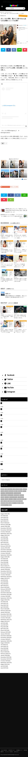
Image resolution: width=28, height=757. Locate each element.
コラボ (2, 497)
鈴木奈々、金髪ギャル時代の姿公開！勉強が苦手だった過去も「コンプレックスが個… (7, 331)
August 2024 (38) (5, 556)
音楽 (10, 505)
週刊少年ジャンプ (4, 505)
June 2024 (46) (4, 560)
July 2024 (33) (4, 558)
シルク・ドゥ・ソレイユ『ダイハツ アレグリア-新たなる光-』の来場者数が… (7, 265)
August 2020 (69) (5, 643)
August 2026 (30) (5, 513)
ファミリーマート (13, 497)
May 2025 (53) (4, 540)
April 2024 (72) (4, 564)
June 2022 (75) (4, 603)
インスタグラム (17, 493)
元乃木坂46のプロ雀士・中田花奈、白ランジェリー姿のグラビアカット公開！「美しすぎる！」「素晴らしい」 (15, 465)
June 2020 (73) (4, 646)
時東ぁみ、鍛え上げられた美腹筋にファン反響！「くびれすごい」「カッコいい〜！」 (15, 422)
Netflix (17, 489)
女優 (2, 501)
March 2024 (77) (5, 565)
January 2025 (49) (5, 548)
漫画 (7, 503)
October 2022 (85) (5, 596)
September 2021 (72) (6, 619)
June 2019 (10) (4, 668)
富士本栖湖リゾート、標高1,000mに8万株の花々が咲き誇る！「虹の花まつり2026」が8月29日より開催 (15, 436)
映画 (16, 501)
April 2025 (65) (4, 542)
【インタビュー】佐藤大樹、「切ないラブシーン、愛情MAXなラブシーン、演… (20, 265)
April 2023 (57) (4, 585)
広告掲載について (19, 750)
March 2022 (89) (5, 608)
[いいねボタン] (3, 143)
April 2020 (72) (4, 650)
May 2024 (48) (4, 562)
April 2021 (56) (4, 628)
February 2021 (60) (5, 632)
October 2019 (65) (5, 660)
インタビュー (3, 495)
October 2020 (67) (5, 639)
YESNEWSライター (11, 750)
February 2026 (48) (5, 524)
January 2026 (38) (5, 526)
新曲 (13, 501)
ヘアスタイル (20, 497)
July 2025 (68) (4, 537)
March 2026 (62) (5, 522)
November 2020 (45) (6, 637)
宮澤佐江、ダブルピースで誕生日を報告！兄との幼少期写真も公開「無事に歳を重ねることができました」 (15, 458)
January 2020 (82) (5, 655)
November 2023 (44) (6, 573)
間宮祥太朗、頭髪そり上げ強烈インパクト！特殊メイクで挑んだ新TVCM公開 (20, 280)
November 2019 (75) (6, 659)
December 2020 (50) (6, 635)
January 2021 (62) (5, 634)
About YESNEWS (4, 750)
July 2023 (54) (4, 580)
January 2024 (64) (5, 569)
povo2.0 (24, 489)
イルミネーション (9, 493)
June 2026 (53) (4, 517)
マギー (2, 499)
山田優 (5, 501)
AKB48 (2, 489)
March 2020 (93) (5, 651)
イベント (3, 493)
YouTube (10, 388)
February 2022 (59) (5, 610)
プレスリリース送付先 (9, 751)
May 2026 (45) (4, 519)
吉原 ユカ (7, 293)
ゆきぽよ (20, 491)
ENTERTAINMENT (5, 186)
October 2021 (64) (5, 617)
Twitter (10, 379)
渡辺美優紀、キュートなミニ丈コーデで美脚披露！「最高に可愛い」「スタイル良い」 (15, 443)
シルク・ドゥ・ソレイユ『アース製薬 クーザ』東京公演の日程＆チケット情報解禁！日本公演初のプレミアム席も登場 (15, 450)
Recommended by (18, 179)
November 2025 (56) (6, 530)
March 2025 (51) (5, 544)
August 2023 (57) (5, 578)
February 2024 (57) (5, 567)
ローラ (15, 499)
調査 (22, 503)
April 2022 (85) (4, 607)
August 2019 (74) (5, 664)
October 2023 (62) (5, 574)
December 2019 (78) (6, 657)
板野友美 (3, 503)
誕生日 (18, 503)
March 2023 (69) (5, 587)
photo (21, 489)
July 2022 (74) (4, 601)
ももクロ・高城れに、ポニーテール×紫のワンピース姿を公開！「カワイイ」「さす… (20, 331)
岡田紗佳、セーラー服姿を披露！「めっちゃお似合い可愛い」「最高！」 (15, 404)
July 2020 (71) (4, 644)
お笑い (15, 491)
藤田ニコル (14, 503)
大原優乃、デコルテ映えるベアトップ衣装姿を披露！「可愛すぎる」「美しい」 (7, 316)
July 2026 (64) (4, 515)
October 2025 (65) (5, 531)
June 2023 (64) (4, 582)
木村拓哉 (20, 501)
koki (14, 489)
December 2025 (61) (6, 528)
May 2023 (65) (4, 583)
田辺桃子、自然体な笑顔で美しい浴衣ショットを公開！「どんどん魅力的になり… (7, 236)
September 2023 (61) (6, 576)
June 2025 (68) (4, 539)
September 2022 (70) (6, 598)
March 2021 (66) (5, 630)
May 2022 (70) (4, 605)
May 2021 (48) (4, 626)
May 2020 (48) (4, 648)
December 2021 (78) (6, 614)
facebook (10, 375)
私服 (10, 503)
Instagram (11, 392)
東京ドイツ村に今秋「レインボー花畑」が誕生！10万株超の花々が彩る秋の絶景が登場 (15, 416)
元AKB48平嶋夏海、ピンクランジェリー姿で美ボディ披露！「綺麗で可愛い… (7, 251)
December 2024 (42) (6, 549)
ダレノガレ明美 (15, 186)
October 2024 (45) (5, 553)
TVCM (2, 491)
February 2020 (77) (5, 653)
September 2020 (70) (6, 641)
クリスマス (16, 495)
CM (5, 489)
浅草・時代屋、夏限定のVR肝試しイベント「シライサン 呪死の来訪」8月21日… (20, 316)
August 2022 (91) (5, 599)
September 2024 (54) (6, 555)
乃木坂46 (19, 499)
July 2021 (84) (4, 623)
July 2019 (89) (4, 666)
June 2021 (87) (4, 625)
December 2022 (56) (6, 592)
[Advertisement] (14, 60)
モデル (6, 499)
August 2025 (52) (5, 535)
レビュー (10, 499)
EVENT (4, 418)
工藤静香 (9, 501)
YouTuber (11, 491)
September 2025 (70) (6, 533)
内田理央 (24, 499)
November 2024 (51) (6, 551)
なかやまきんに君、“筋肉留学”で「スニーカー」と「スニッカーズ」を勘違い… (20, 236)
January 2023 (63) (5, 591)
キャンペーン (10, 495)
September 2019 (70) (6, 662)
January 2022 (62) (5, 612)
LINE (9, 383)
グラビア (21, 495)
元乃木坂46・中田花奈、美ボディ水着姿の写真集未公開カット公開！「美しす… (7, 280)
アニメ (24, 491)
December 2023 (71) (6, 571)
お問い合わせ (16, 751)
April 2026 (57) (4, 521)
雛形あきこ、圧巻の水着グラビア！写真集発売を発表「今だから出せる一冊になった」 (15, 410)
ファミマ (7, 497)
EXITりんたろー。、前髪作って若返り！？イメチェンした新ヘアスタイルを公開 (20, 251)
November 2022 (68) (6, 594)
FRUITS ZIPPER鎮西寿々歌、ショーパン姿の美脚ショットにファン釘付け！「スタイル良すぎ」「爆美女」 (15, 428)
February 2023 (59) (5, 589)
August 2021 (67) (5, 621)
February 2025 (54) (5, 546)
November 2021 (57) (6, 616)
